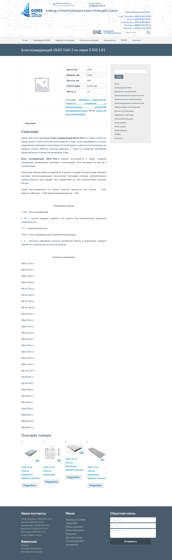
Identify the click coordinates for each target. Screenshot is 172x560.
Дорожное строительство (92, 99)
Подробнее (29, 485)
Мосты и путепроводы (124, 111)
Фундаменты (72, 544)
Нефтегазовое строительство (127, 107)
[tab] (30, 123)
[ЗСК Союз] (32, 10)
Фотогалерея (120, 126)
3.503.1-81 (101, 110)
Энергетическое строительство (128, 99)
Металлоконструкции (89, 40)
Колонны (71, 534)
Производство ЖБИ (41, 40)
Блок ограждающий (75, 114)
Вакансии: (29, 541)
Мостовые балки (74, 538)
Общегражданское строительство (129, 95)
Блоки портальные (75, 530)
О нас (25, 40)
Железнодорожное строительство (129, 103)
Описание (30, 123)
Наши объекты (120, 130)
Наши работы (110, 40)
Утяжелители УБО (74, 541)
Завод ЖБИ (71, 523)
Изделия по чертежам (64, 40)
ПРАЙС (124, 40)
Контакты (137, 40)
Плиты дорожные (74, 527)
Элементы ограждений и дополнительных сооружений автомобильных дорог (86, 107)
